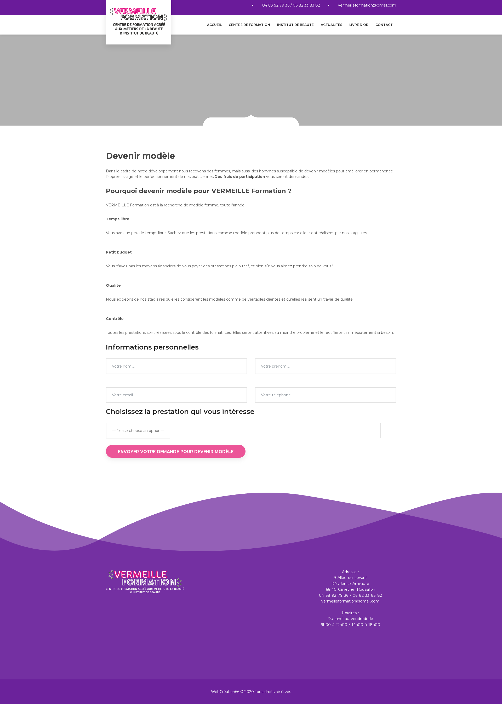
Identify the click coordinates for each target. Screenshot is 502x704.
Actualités (331, 25)
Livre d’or (358, 25)
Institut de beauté (295, 25)
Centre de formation (249, 25)
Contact (384, 25)
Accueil (214, 25)
